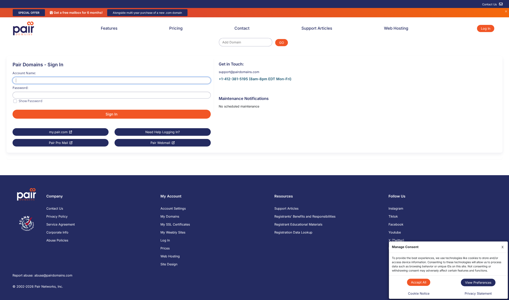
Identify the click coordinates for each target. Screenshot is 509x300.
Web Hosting (396, 28)
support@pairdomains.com (239, 72)
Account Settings (173, 208)
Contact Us (489, 4)
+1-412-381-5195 (233, 79)
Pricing (176, 28)
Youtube (395, 232)
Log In (485, 28)
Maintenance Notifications (244, 98)
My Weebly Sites (172, 232)
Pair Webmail (160, 143)
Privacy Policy (57, 216)
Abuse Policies (57, 240)
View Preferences (478, 282)
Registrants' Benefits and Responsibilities (304, 216)
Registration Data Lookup (293, 232)
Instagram (396, 208)
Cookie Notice (418, 293)
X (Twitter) (396, 240)
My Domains (169, 216)
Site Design (168, 264)
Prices (165, 248)
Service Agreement (60, 224)
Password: (20, 88)
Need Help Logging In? (162, 132)
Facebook (396, 224)
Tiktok (393, 216)
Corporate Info (57, 232)
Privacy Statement (478, 293)
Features (109, 28)
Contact (242, 28)
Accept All (418, 282)
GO (281, 43)
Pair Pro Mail (58, 143)
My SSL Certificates (175, 224)
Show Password (30, 101)
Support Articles (316, 28)
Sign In (112, 114)
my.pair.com (58, 132)
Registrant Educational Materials (298, 224)
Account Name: (24, 73)
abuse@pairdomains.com (53, 275)
